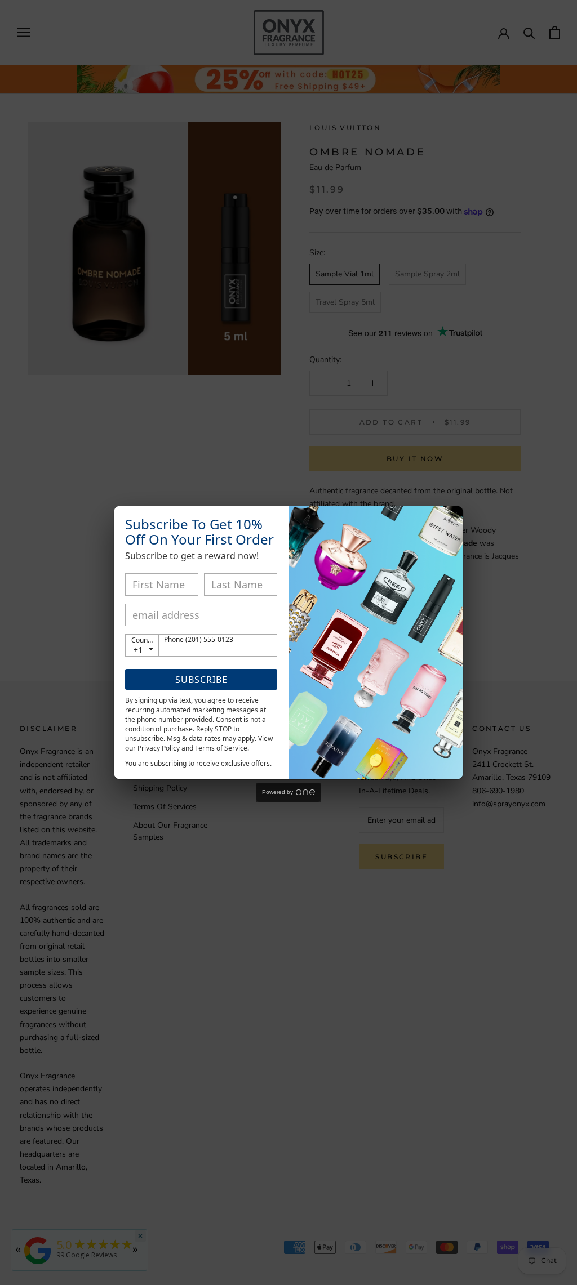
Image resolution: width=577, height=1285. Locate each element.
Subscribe (201, 679)
